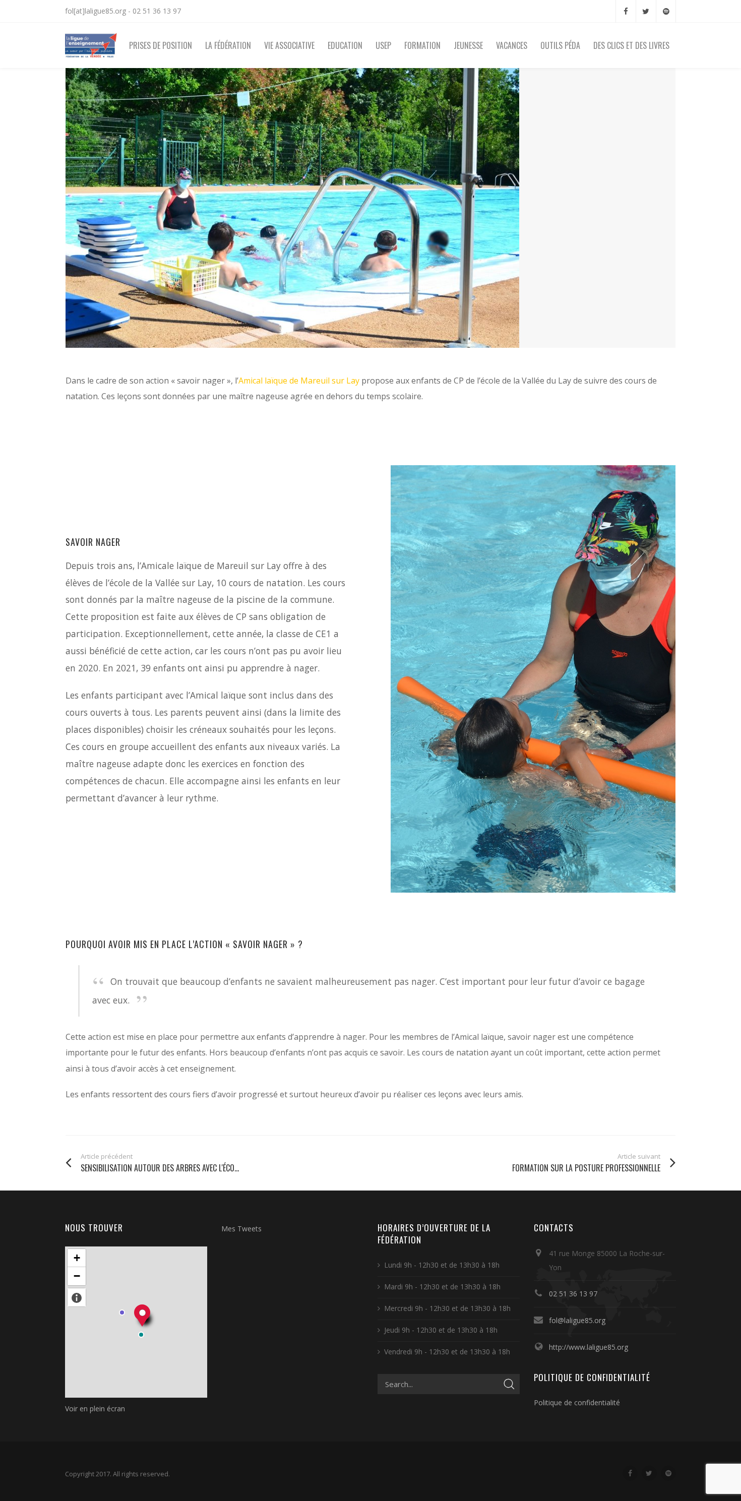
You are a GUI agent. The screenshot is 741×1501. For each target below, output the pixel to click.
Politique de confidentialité (577, 1402)
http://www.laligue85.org (588, 1347)
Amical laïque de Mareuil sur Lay (298, 380)
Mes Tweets (241, 1228)
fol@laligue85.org (577, 1320)
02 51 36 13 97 (573, 1293)
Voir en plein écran (95, 1408)
